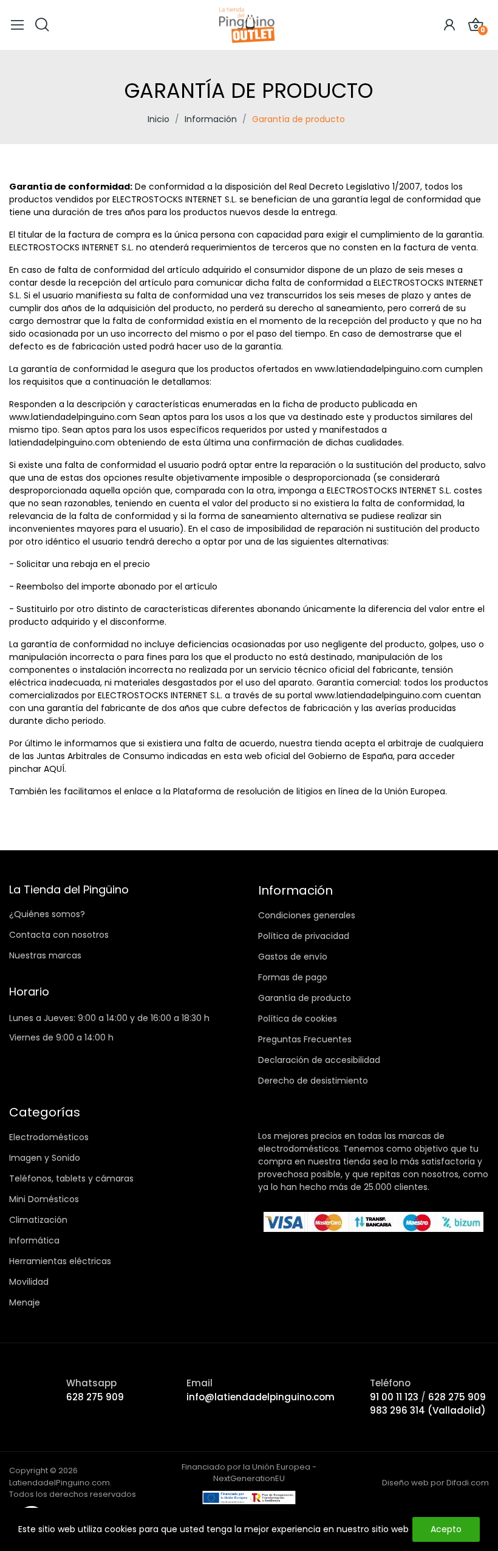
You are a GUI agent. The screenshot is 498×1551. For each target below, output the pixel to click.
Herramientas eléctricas (60, 1261)
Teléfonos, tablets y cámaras (71, 1178)
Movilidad (29, 1282)
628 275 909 (95, 1397)
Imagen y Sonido (44, 1158)
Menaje (24, 1302)
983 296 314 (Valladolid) (428, 1410)
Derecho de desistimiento (313, 1081)
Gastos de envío (292, 957)
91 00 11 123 (395, 1397)
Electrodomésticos (49, 1137)
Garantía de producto (304, 998)
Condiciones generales (306, 915)
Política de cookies (297, 1019)
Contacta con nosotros (59, 935)
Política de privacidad (303, 936)
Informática (34, 1240)
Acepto (446, 1529)
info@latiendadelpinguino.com (260, 1397)
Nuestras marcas (45, 955)
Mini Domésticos (44, 1199)
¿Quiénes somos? (47, 914)
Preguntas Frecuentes (305, 1039)
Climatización (38, 1220)
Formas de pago (292, 977)
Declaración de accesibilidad (319, 1060)
